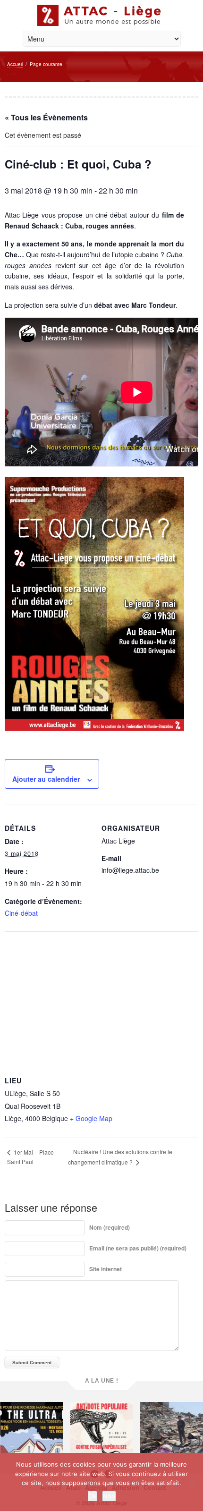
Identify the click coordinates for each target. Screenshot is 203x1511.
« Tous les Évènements (46, 117)
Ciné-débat (21, 913)
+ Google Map (91, 1118)
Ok (92, 1496)
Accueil (15, 64)
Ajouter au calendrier (46, 779)
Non (109, 1496)
